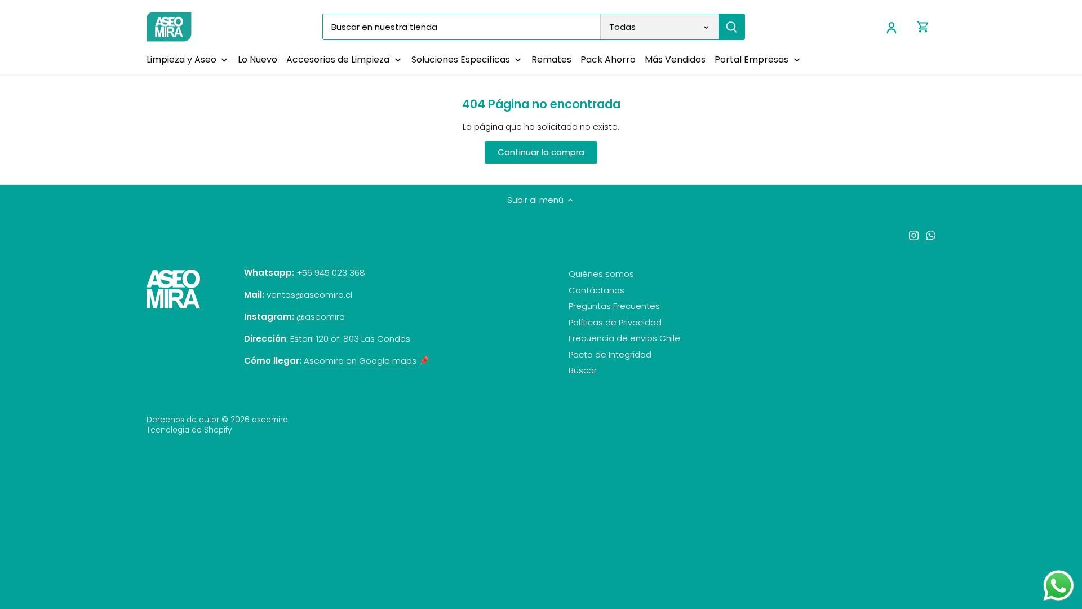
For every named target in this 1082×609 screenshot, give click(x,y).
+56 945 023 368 (304, 273)
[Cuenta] (891, 26)
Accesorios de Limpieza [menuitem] (337, 59)
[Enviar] (731, 26)
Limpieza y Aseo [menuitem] (181, 59)
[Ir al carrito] (923, 26)
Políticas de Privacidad (615, 322)
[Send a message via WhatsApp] (1058, 585)
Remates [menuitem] (551, 59)
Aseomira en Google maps (360, 361)
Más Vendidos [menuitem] (675, 59)
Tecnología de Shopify (189, 430)
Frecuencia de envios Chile (624, 338)
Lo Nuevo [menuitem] (257, 59)
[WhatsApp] (930, 235)
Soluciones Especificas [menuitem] (460, 59)
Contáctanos (596, 290)
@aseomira (320, 317)
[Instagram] (914, 235)
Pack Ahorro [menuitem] (608, 59)
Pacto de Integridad (610, 354)
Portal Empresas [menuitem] (751, 59)
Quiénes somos (601, 274)
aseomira (270, 419)
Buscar (583, 370)
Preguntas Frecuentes (614, 306)
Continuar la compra (541, 152)
